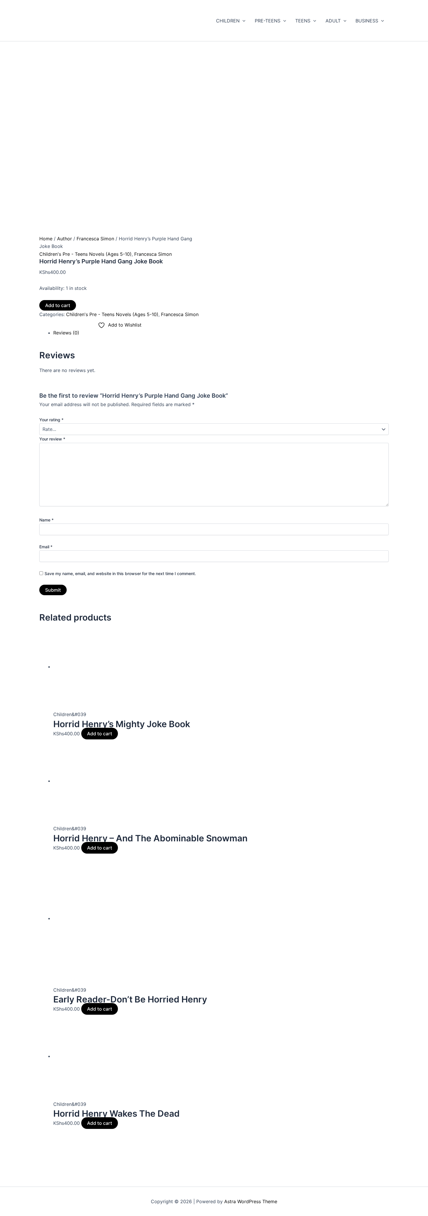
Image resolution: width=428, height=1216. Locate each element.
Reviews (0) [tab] (66, 333)
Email (45, 546)
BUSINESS (367, 21)
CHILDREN (228, 21)
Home (45, 239)
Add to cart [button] (99, 733)
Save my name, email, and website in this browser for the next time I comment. (120, 573)
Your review (52, 438)
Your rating (51, 419)
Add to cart (57, 305)
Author (64, 239)
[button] (242, 20)
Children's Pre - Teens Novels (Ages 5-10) (85, 254)
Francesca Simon (95, 239)
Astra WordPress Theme (250, 1201)
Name (46, 519)
